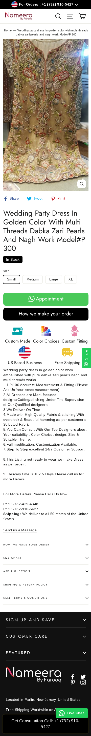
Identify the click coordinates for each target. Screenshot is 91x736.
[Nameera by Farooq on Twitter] (83, 677)
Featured (18, 653)
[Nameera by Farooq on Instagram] (83, 682)
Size (6, 271)
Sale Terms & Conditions (25, 598)
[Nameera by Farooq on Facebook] (73, 677)
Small (11, 279)
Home (8, 30)
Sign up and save (30, 620)
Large (53, 279)
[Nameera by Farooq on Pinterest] (73, 682)
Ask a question (16, 571)
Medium (33, 279)
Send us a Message (20, 530)
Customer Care (27, 636)
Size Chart (12, 558)
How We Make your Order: (27, 544)
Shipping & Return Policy (25, 585)
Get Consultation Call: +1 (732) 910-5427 (45, 724)
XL (71, 279)
